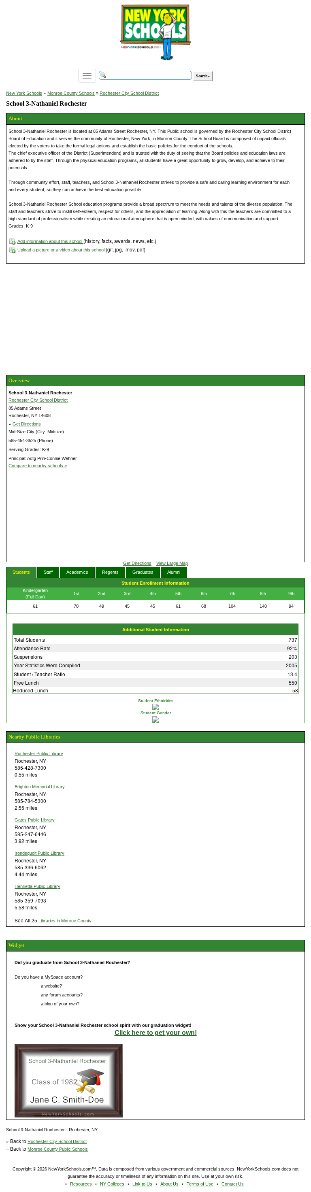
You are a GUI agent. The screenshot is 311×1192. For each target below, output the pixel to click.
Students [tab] (21, 572)
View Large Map (172, 563)
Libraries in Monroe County (65, 920)
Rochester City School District (129, 93)
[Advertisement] (67, 318)
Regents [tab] (110, 572)
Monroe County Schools (71, 93)
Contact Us (233, 1183)
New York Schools (24, 93)
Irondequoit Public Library (39, 853)
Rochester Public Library (39, 753)
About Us (169, 1183)
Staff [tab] (48, 572)
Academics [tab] (77, 572)
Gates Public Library (35, 819)
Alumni (173, 572)
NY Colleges (112, 1183)
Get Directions (27, 423)
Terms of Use (200, 1183)
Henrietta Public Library (37, 886)
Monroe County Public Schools (58, 1149)
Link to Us (142, 1183)
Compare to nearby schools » (38, 465)
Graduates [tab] (142, 572)
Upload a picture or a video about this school (61, 249)
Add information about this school (50, 241)
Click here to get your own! (156, 1032)
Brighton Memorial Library (40, 786)
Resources (81, 1183)
